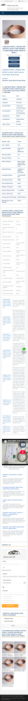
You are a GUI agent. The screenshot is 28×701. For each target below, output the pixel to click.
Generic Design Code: (8, 190)
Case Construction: (7, 183)
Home (2, 15)
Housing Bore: (6, 111)
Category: (5, 102)
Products (7, 15)
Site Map (16, 696)
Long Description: (7, 175)
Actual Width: (6, 106)
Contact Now (14, 58)
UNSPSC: (5, 99)
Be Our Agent (14, 66)
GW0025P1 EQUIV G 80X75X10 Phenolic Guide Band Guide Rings (7, 337)
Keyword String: (6, 158)
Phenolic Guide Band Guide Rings (17, 15)
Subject (4, 574)
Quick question (7, 580)
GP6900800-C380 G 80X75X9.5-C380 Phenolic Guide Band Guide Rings (7, 303)
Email (4, 561)
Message (5, 591)
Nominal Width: (6, 148)
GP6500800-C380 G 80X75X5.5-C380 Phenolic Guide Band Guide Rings (7, 320)
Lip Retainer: (6, 119)
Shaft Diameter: (6, 169)
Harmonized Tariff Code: (9, 197)
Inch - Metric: (6, 145)
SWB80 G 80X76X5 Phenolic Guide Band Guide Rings (7, 402)
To (3, 567)
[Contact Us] (24, 350)
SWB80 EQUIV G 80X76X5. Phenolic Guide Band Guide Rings (7, 378)
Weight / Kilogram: (7, 187)
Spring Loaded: (6, 154)
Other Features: (6, 161)
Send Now (10, 606)
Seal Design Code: (7, 180)
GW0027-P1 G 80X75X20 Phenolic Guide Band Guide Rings (7, 430)
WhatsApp (14, 62)
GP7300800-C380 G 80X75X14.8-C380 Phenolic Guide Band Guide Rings (7, 419)
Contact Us (10, 696)
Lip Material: (6, 116)
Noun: (4, 96)
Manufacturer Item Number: (7, 201)
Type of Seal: (6, 124)
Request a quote (9, 1)
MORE (13, 626)
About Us (3, 696)
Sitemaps (21, 696)
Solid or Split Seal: (7, 194)
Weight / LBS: (6, 141)
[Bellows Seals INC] (3, 5)
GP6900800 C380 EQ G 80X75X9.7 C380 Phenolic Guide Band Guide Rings (7, 354)
